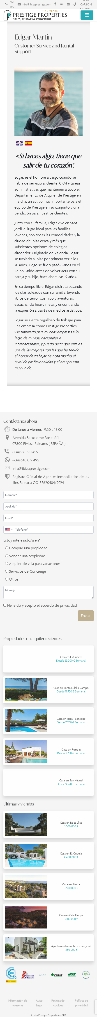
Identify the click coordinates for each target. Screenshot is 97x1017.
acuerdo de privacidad (59, 605)
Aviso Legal (39, 1003)
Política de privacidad (81, 1003)
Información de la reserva (17, 1003)
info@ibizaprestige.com (36, 4)
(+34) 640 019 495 (25, 460)
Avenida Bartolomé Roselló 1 (38, 440)
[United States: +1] (9, 529)
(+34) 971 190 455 (25, 452)
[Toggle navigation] (87, 15)
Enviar (86, 615)
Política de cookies (58, 1003)
